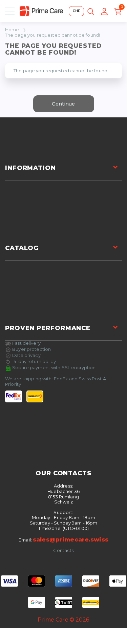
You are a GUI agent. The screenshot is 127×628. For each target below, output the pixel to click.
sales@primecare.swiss (70, 539)
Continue (63, 104)
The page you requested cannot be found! (52, 35)
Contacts (63, 550)
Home (12, 29)
